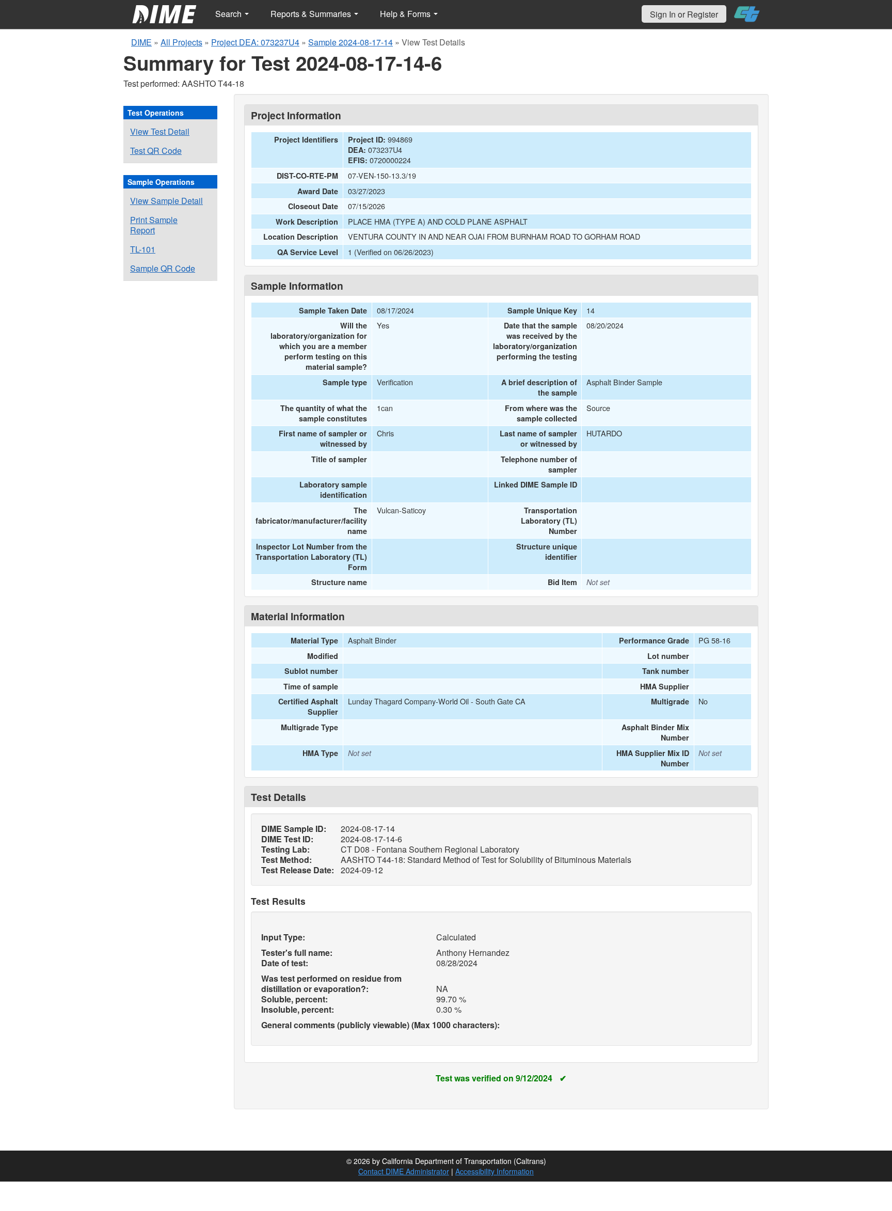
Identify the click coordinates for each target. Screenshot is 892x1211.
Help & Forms (406, 14)
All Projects (181, 42)
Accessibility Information (494, 1171)
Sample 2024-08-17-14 (350, 42)
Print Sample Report (154, 225)
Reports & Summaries (311, 14)
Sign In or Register (684, 14)
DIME (141, 42)
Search (229, 14)
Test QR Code (156, 150)
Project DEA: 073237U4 (255, 42)
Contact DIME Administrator (403, 1171)
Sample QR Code (162, 268)
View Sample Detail (166, 201)
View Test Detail (159, 131)
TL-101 (142, 249)
